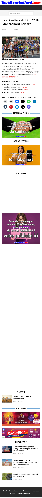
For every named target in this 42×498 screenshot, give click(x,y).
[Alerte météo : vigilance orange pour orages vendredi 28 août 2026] (7, 449)
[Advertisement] (22, 193)
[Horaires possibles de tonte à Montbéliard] (7, 476)
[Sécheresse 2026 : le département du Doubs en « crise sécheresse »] (7, 462)
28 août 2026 (19, 401)
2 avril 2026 (18, 479)
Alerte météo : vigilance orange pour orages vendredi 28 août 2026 (25, 448)
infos (32, 84)
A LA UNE (21, 392)
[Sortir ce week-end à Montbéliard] (7, 398)
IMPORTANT (21, 442)
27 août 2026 (19, 453)
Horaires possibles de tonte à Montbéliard (25, 475)
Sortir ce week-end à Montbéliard (22, 397)
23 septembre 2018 (11, 30)
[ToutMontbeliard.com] (21, 4)
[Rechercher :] (21, 13)
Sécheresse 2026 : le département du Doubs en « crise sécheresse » (25, 462)
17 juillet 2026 (19, 467)
